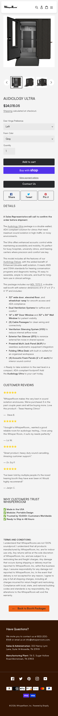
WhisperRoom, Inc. (24, 705)
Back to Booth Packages (31, 608)
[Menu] (51, 7)
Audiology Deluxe (12, 261)
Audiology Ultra (15, 226)
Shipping (7, 110)
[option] (16, 82)
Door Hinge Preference (13, 121)
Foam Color (8, 133)
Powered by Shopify (41, 705)
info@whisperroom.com (38, 639)
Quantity (7, 145)
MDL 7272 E (36, 284)
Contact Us (29, 183)
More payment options (29, 177)
